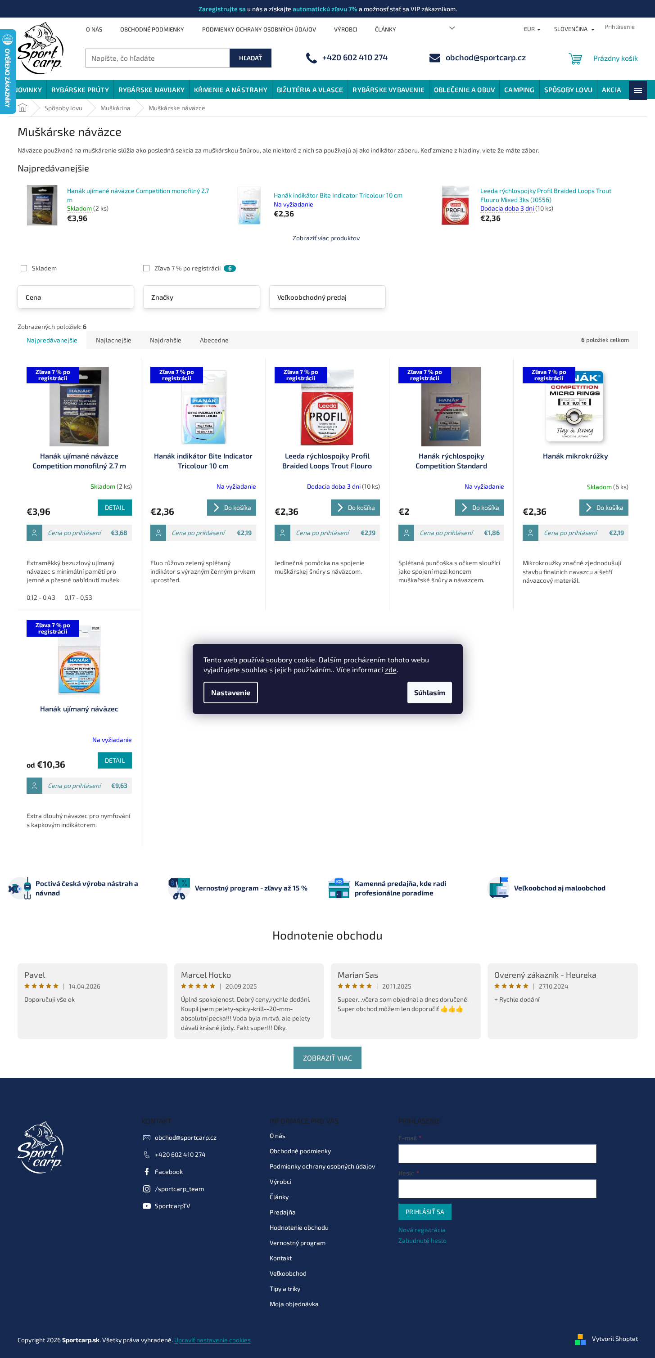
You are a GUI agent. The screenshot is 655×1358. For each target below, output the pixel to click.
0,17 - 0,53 (78, 597)
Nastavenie (230, 692)
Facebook (169, 1171)
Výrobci (345, 29)
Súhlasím (429, 692)
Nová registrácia (422, 1229)
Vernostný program (297, 1242)
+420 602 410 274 (180, 1154)
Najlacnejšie (113, 340)
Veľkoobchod (288, 1273)
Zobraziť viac (327, 1057)
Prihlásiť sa (425, 1211)
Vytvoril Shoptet (615, 1339)
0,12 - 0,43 (41, 597)
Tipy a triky (285, 1288)
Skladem (44, 268)
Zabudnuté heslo (422, 1240)
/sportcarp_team (179, 1188)
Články (385, 29)
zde (391, 669)
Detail (115, 507)
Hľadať (250, 58)
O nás (94, 29)
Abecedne (214, 340)
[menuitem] (27, 89)
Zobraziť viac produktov (326, 238)
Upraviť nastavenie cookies (212, 1340)
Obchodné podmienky (152, 29)
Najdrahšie (165, 340)
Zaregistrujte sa (222, 9)
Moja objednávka (294, 1304)
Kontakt (281, 1258)
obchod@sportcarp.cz (186, 1137)
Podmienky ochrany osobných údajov (259, 29)
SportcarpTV (172, 1206)
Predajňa (283, 1212)
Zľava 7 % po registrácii (192, 268)
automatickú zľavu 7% (325, 9)
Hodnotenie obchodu (327, 935)
